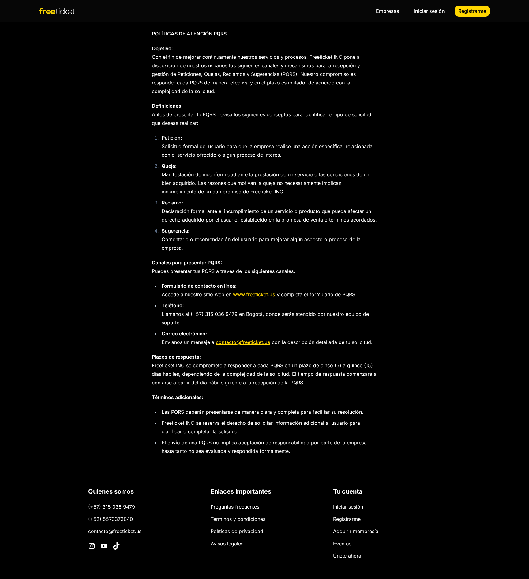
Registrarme (472, 11)
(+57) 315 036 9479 (111, 507)
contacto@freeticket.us (243, 342)
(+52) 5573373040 (110, 519)
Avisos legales (227, 543)
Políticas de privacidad (237, 531)
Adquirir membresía (355, 531)
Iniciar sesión (429, 11)
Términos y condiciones (238, 519)
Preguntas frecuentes (235, 507)
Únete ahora (347, 556)
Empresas (387, 11)
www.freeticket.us (254, 294)
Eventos (342, 543)
